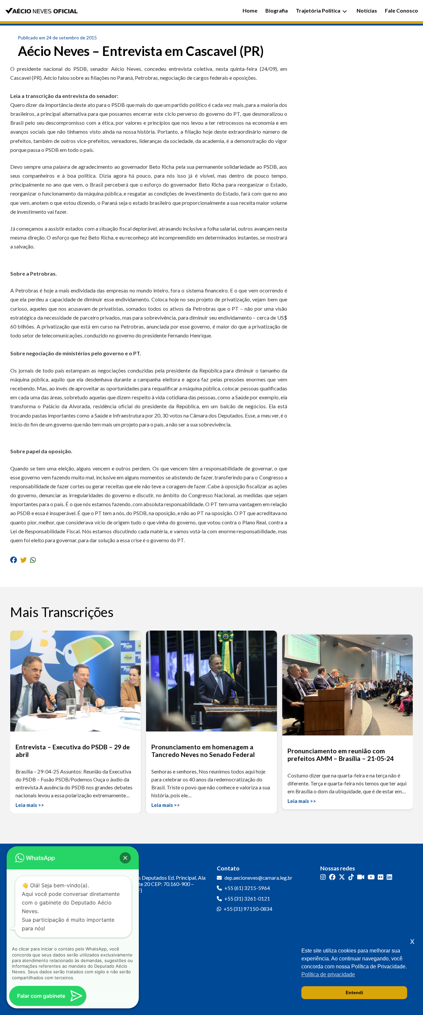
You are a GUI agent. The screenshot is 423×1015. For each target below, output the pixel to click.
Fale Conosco (401, 10)
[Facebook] (332, 877)
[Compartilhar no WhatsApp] (33, 559)
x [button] (412, 941)
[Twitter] (342, 877)
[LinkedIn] (389, 877)
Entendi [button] (354, 992)
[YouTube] (370, 877)
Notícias (367, 10)
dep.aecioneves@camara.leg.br (258, 878)
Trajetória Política (318, 10)
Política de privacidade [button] (328, 974)
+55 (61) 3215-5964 (247, 888)
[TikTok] (351, 877)
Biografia (276, 10)
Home (250, 10)
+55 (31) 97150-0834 (248, 909)
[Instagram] (323, 877)
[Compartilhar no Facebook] (13, 559)
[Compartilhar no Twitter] (23, 559)
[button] (125, 857)
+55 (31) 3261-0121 (247, 899)
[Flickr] (380, 877)
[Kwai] (360, 877)
